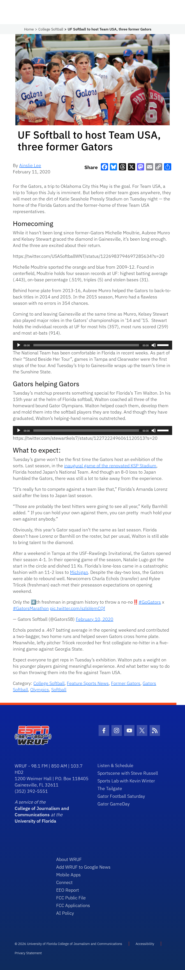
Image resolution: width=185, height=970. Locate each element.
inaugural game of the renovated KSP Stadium (110, 466)
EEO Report (67, 890)
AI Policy (65, 913)
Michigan (79, 572)
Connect (64, 882)
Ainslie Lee (30, 165)
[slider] (163, 345)
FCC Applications (73, 905)
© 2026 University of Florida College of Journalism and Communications (68, 944)
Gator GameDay (113, 804)
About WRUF (69, 859)
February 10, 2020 (94, 619)
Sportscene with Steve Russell (127, 773)
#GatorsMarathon (31, 608)
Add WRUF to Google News (83, 867)
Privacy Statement (28, 953)
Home (29, 29)
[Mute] (153, 345)
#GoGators (150, 602)
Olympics (39, 689)
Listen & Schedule (115, 765)
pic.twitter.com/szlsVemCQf (77, 608)
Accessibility (145, 944)
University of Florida (35, 821)
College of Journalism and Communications (42, 811)
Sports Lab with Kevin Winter (126, 781)
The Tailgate (109, 788)
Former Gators (125, 683)
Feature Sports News (88, 683)
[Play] (18, 345)
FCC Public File (71, 898)
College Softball (50, 29)
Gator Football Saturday (121, 796)
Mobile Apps (68, 875)
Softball (58, 689)
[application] (92, 345)
